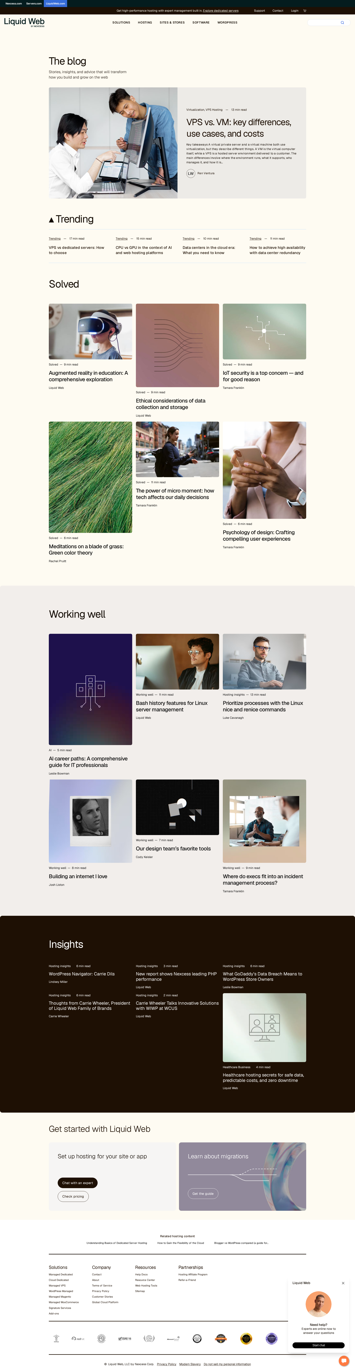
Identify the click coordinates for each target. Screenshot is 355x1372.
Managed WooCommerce (64, 1302)
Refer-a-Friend (187, 1280)
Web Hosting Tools (146, 1285)
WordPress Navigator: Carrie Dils (82, 974)
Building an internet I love (78, 876)
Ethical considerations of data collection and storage (170, 404)
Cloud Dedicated (59, 1280)
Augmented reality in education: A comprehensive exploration (88, 376)
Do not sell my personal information (227, 1364)
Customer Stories (102, 1296)
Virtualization (195, 110)
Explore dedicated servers (221, 11)
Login (294, 11)
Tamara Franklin (233, 388)
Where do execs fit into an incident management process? (263, 879)
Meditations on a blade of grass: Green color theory (86, 549)
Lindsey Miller (58, 982)
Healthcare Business (236, 1067)
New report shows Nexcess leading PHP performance (176, 976)
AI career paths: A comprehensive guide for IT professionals (88, 762)
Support (259, 11)
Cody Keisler (144, 857)
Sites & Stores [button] (172, 22)
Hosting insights (234, 695)
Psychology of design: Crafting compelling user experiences (259, 535)
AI (50, 750)
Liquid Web (56, 388)
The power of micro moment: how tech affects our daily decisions (175, 494)
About (95, 1280)
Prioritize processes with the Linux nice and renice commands (263, 706)
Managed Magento (60, 1296)
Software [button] (201, 22)
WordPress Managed (61, 1291)
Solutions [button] (121, 22)
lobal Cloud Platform (106, 1302)
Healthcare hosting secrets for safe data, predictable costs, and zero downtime (263, 1077)
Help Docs (141, 1274)
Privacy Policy (100, 1291)
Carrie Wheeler (59, 1016)
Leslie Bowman (59, 773)
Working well (144, 695)
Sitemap (140, 1291)
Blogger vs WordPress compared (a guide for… (241, 1243)
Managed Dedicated (61, 1274)
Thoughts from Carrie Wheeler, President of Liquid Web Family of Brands (89, 1005)
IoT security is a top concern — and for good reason (263, 376)
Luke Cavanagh (233, 718)
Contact (278, 11)
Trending (55, 239)
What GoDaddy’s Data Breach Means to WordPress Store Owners (262, 976)
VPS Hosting (214, 110)
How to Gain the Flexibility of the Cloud (180, 1243)
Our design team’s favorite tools (173, 848)
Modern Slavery (190, 1364)
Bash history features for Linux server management (172, 706)
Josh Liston (56, 885)
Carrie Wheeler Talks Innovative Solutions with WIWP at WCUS (177, 1005)
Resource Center (145, 1280)
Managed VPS (57, 1285)
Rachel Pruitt (57, 561)
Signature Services (60, 1308)
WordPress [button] (227, 22)
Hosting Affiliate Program (192, 1274)
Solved (53, 364)
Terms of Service (102, 1285)
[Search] (342, 22)
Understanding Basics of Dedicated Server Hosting (117, 1243)
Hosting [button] (145, 22)
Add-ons (54, 1313)
